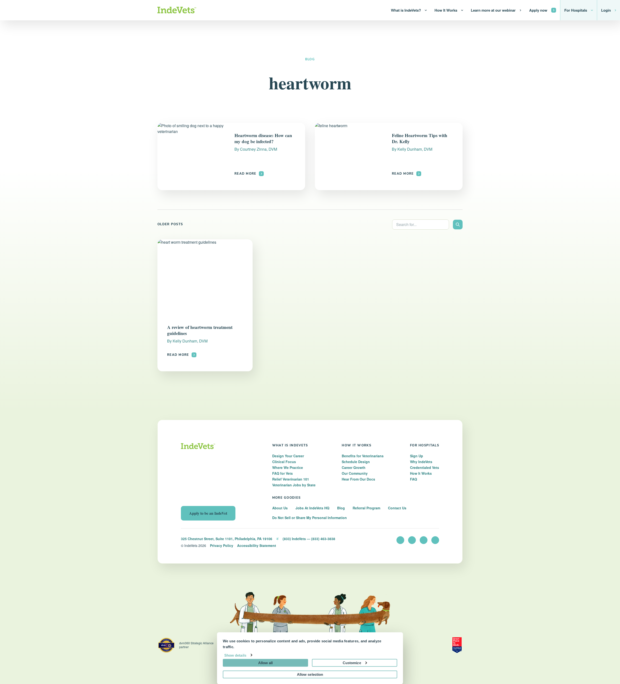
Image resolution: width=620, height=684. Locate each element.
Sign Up (416, 455)
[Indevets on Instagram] (423, 540)
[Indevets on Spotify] (435, 540)
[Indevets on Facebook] (412, 540)
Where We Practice (287, 467)
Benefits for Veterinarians (363, 455)
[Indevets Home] (176, 10)
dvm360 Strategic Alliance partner (196, 645)
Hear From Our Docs (358, 479)
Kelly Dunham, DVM (414, 149)
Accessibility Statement (256, 545)
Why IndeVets (421, 461)
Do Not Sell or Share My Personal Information (309, 517)
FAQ (413, 479)
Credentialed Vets (424, 467)
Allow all (265, 663)
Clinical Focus (284, 461)
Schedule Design (356, 461)
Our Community (355, 473)
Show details (235, 655)
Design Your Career (288, 455)
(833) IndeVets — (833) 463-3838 (309, 538)
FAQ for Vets (282, 473)
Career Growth (353, 467)
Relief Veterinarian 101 (290, 479)
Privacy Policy (221, 545)
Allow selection (310, 674)
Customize (352, 663)
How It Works (421, 473)
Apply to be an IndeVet (208, 513)
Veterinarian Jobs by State (294, 484)
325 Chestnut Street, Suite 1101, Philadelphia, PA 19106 (226, 538)
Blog (310, 59)
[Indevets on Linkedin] (400, 540)
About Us (280, 507)
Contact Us (397, 507)
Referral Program (366, 507)
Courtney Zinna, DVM (258, 149)
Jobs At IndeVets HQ (312, 507)
